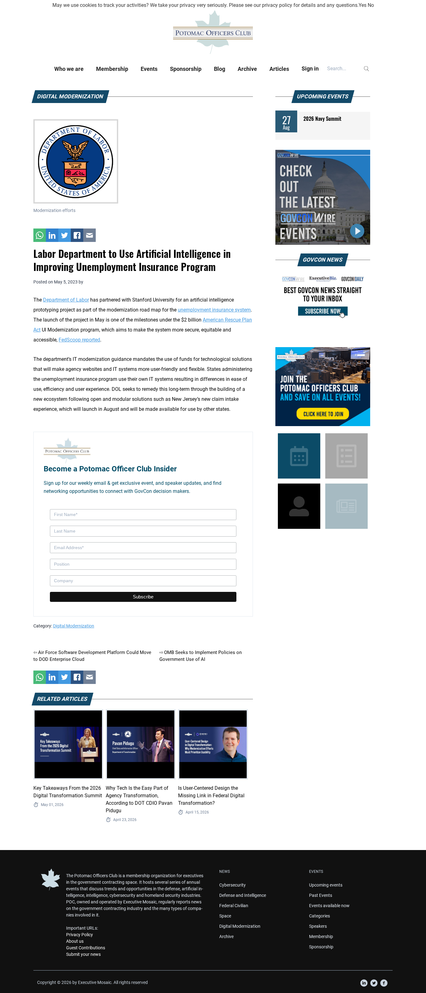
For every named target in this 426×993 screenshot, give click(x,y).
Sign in (310, 68)
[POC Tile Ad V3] (322, 386)
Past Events (320, 895)
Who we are (69, 69)
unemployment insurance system (214, 310)
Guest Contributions (85, 947)
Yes (362, 5)
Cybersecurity (232, 884)
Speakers (318, 926)
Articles (279, 69)
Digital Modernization (73, 625)
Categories (319, 915)
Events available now (329, 905)
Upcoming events (325, 884)
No (371, 5)
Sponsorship (185, 69)
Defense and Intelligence (242, 895)
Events (149, 69)
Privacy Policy (79, 934)
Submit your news (83, 954)
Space (225, 915)
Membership (112, 69)
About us (75, 941)
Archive (247, 69)
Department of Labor (66, 300)
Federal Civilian (233, 905)
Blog (219, 69)
